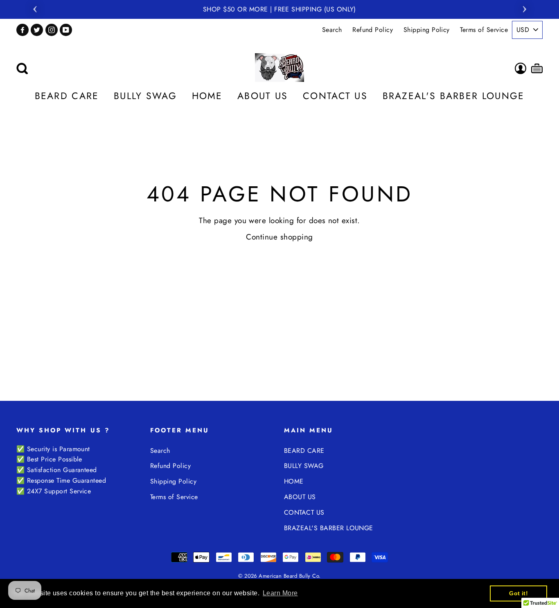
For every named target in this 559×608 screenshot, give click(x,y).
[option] (279, 9)
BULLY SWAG (145, 96)
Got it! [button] (518, 593)
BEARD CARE (67, 96)
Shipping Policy (426, 29)
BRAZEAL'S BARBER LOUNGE (454, 96)
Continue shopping (279, 236)
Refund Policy (372, 29)
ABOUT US (262, 96)
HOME (207, 96)
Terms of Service (484, 29)
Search (332, 29)
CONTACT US (335, 96)
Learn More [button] (280, 593)
